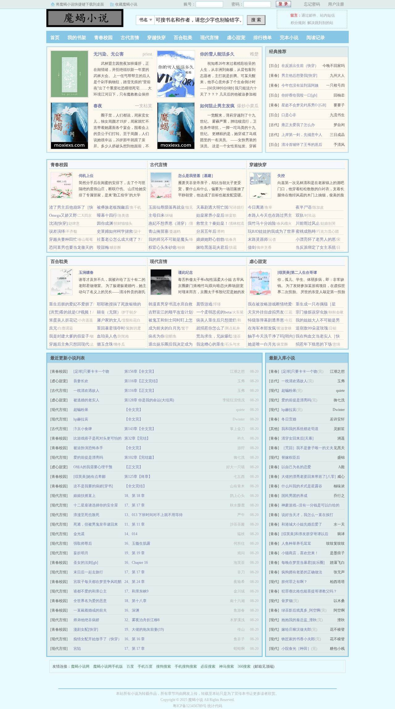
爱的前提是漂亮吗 (88, 457)
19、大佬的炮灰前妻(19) (144, 629)
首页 (55, 37)
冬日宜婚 (288, 419)
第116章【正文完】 (140, 390)
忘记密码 (312, 4)
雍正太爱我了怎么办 (298, 125)
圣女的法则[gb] (85, 562)
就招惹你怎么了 (210, 328)
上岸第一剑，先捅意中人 (301, 135)
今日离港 (256, 207)
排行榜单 (262, 37)
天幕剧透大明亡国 (212, 207)
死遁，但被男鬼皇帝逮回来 (95, 524)
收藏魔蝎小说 (126, 4)
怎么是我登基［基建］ (196, 176)
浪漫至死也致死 (86, 515)
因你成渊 (105, 223)
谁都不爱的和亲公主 (90, 591)
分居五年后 (206, 231)
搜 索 (256, 19)
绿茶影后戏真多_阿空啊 (300, 610)
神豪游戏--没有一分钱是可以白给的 (310, 505)
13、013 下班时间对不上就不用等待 (153, 515)
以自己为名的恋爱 (296, 467)
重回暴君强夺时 (111, 328)
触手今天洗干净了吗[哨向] (271, 336)
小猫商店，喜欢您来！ (299, 553)
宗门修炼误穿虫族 (312, 312)
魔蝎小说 (84, 18)
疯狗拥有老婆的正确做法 (301, 572)
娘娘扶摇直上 (84, 496)
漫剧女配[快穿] (85, 629)
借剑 (252, 247)
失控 (281, 176)
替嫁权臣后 (290, 457)
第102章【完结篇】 (140, 457)
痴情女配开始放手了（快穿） (97, 639)
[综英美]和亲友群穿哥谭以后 (304, 534)
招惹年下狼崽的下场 (314, 344)
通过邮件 (308, 15)
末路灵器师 (258, 239)
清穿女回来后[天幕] (297, 438)
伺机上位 (86, 176)
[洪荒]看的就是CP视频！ (71, 312)
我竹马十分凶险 (262, 223)
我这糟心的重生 (210, 344)
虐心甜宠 (236, 37)
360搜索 (244, 666)
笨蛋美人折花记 (63, 320)
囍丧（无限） (109, 312)
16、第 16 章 (134, 639)
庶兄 (53, 328)
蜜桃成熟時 (306, 231)
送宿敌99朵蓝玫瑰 (312, 328)
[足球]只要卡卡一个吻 (91, 371)
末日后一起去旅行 (88, 572)
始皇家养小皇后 (210, 215)
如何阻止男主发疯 (217, 106)
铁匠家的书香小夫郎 (298, 639)
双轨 (300, 215)
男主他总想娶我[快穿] (299, 75)
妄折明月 (80, 553)
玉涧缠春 (86, 272)
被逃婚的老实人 (86, 400)
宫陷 (77, 648)
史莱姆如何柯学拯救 (115, 231)
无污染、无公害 (109, 54)
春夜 (98, 106)
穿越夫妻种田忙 (63, 239)
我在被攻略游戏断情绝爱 (270, 304)
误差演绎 (57, 231)
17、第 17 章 (134, 505)
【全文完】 (133, 410)
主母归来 (156, 215)
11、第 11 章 (134, 524)
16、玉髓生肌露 (137, 543)
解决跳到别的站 (320, 23)
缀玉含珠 (105, 344)
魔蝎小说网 (80, 666)
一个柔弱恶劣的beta (213, 312)
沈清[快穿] (58, 223)
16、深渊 (131, 610)
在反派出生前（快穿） (299, 66)
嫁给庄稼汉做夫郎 (296, 629)
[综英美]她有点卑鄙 (89, 476)
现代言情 (209, 37)
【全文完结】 (135, 486)
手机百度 (145, 666)
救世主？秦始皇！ (212, 223)
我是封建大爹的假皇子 (69, 336)
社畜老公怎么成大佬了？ (119, 239)
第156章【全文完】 (140, 371)
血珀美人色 (107, 336)
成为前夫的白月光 (164, 328)
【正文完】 (133, 467)
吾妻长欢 (80, 381)
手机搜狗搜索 (186, 666)
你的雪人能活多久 (217, 54)
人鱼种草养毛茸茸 (296, 543)
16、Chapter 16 (136, 562)
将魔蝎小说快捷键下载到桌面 (80, 4)
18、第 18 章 (134, 496)
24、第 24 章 (134, 582)
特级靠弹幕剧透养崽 (266, 320)
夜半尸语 (304, 207)
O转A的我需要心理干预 (92, 467)
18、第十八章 (135, 601)
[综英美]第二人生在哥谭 (297, 272)
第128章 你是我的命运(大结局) (149, 400)
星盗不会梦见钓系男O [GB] (303, 105)
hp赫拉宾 (80, 419)
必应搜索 (208, 666)
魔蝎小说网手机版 (108, 666)
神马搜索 (226, 666)
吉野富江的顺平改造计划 (170, 312)
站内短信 (327, 15)
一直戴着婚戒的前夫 (90, 610)
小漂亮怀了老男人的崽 (316, 239)
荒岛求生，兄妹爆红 (214, 336)
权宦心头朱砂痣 (162, 247)
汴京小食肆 (82, 429)
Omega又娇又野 (63, 215)
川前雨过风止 (308, 223)
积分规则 (298, 23)
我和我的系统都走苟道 (299, 429)
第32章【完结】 (137, 438)
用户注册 (336, 4)
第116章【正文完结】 (142, 381)
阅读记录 (315, 37)
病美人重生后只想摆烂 (216, 320)
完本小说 (289, 37)
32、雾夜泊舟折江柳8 (142, 620)
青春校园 (103, 37)
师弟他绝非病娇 (86, 620)
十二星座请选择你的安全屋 (95, 505)
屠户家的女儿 (109, 320)
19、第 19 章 (134, 553)
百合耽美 (183, 37)
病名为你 (156, 336)
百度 (130, 666)
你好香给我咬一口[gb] (299, 95)
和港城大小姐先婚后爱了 (301, 524)
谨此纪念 (185, 272)
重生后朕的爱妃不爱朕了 (71, 304)
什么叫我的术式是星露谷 (301, 486)
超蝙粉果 (80, 410)
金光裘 (79, 534)
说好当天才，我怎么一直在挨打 (307, 515)
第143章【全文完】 (140, 429)
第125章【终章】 (138, 476)
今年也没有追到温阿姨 (299, 85)
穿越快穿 (156, 37)
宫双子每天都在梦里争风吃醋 (97, 582)
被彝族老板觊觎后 (113, 207)
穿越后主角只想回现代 (69, 344)
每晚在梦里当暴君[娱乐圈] (303, 562)
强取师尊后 (82, 543)
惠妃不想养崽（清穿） (168, 223)
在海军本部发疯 (262, 328)
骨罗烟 (287, 601)
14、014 (130, 534)
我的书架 (77, 37)
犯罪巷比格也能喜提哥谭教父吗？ (309, 591)
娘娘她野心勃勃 (210, 239)
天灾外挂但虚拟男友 (266, 312)
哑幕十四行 (107, 215)
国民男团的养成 (294, 496)
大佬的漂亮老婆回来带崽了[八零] (308, 476)
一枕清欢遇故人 (86, 390)
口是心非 (288, 115)
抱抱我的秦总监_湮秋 (299, 620)
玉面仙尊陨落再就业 (166, 207)
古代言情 (130, 37)
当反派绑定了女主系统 (316, 247)
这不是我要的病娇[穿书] (93, 486)
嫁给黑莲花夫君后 (212, 247)
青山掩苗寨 (158, 231)
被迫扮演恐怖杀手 (88, 448)
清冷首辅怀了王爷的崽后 (301, 144)
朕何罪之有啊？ (294, 582)
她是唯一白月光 (262, 344)
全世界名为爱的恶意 (90, 601)
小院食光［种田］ (296, 648)
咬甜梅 (103, 247)
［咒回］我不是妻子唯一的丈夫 (307, 448)
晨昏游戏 (204, 304)
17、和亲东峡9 (136, 591)
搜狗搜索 (163, 666)
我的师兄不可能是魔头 (168, 239)
